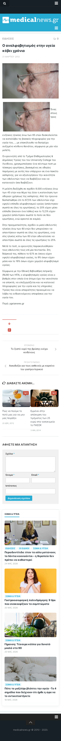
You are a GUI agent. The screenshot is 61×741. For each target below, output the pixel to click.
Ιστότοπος (11, 485)
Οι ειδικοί (24, 548)
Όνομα (10, 474)
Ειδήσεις (8, 38)
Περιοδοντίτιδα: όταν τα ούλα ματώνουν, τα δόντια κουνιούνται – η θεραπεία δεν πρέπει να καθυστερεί (30, 556)
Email (35, 474)
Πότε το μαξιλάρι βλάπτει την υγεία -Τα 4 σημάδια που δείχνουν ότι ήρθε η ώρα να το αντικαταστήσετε (30, 692)
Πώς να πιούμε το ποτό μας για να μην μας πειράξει (13, 414)
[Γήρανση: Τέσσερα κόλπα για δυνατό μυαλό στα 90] (30, 625)
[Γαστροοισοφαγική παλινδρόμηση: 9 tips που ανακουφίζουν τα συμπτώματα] (30, 581)
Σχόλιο (10, 453)
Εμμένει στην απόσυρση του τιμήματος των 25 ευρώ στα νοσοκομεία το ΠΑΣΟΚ (42, 418)
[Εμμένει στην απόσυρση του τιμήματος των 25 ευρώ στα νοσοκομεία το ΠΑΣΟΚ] (44, 398)
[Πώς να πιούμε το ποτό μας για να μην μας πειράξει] (16, 398)
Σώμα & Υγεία (40, 548)
